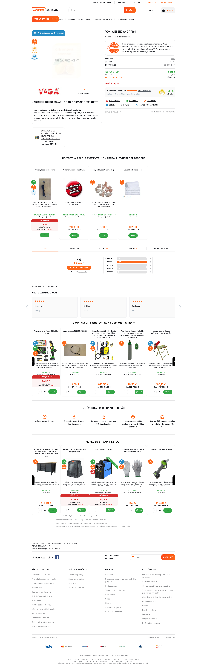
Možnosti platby (76, 575)
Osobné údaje (170, 637)
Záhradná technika (75, 19)
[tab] (103, 248)
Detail (45, 235)
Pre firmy (122, 2)
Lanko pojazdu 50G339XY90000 (75, 331)
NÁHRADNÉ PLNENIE (41, 575)
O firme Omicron (149, 581)
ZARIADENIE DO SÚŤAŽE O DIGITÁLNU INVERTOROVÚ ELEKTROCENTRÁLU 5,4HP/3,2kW (51, 136)
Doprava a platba (76, 587)
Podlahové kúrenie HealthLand (74, 170)
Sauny (88, 19)
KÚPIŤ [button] (53, 391)
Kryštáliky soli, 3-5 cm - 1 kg (103, 170)
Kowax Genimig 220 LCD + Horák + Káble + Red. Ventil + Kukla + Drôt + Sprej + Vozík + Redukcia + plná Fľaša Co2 (104, 334)
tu (127, 655)
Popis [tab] (46, 248)
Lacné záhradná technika (64, 520)
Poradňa (109, 575)
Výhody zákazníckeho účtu (43, 609)
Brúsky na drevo (149, 610)
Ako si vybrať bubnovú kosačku (156, 586)
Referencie (110, 594)
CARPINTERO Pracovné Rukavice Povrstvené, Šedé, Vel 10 (132, 450)
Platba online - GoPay (41, 605)
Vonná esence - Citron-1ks (98, 523)
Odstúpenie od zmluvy (41, 626)
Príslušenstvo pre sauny (103, 19)
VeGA (173, 59)
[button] (26, 307)
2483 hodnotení (144, 91)
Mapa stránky (154, 637)
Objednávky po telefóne (42, 596)
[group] (46, 362)
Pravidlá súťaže (38, 600)
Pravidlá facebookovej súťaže (45, 579)
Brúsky (145, 606)
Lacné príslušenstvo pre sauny (95, 520)
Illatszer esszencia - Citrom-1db (118, 526)
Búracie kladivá (149, 601)
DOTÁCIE (73, 583)
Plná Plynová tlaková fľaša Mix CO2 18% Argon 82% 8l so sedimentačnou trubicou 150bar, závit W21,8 (132, 334)
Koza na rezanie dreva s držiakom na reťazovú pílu (161, 332)
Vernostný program (102, 2)
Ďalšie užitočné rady (151, 623)
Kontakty (138, 2)
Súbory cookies (38, 613)
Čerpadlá (146, 614)
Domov (61, 19)
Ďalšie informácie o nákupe (44, 622)
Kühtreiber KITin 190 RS (103, 449)
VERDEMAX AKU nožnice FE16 (161, 449)
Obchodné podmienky (41, 592)
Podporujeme (111, 586)
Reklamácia (37, 587)
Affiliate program (113, 607)
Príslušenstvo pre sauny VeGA (163, 112)
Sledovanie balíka (76, 579)
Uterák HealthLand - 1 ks (133, 170)
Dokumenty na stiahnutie (43, 583)
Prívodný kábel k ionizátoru (45, 170)
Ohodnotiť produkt (79, 268)
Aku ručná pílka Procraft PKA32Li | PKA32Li (46, 332)
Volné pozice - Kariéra (115, 590)
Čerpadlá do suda (150, 619)
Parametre (74, 248)
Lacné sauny (78, 520)
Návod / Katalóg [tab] (161, 248)
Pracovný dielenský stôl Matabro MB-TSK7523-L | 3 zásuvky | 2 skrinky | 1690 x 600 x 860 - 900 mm (46, 452)
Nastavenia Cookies (40, 618)
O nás (107, 599)
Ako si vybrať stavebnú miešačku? (157, 597)
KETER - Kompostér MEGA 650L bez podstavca (74, 450)
